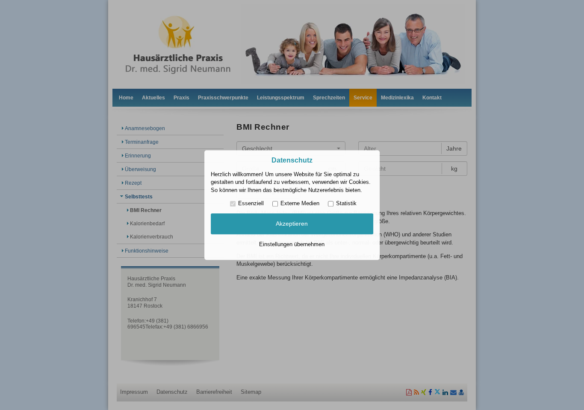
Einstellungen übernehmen (291, 244)
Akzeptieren (292, 224)
